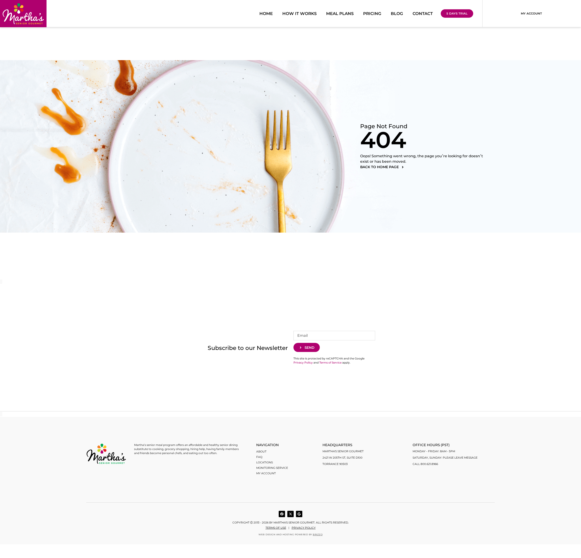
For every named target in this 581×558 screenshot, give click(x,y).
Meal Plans (340, 13)
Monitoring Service (272, 468)
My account (266, 473)
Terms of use (276, 527)
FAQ (259, 457)
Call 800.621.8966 (425, 464)
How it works (299, 13)
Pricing (372, 13)
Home (266, 13)
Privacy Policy (303, 362)
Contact (423, 13)
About (261, 451)
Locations (264, 462)
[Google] (299, 514)
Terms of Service (330, 362)
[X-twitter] (290, 514)
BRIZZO (318, 534)
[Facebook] (282, 514)
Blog (397, 13)
